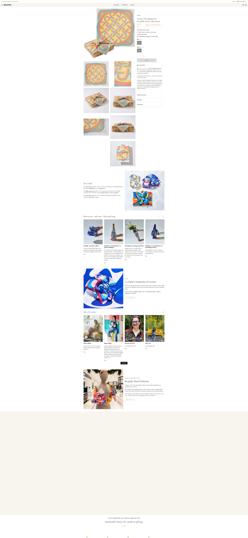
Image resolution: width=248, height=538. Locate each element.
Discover (124, 526)
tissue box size (102, 188)
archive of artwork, (138, 291)
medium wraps (89, 191)
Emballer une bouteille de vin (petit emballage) (112, 246)
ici (145, 88)
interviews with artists (150, 291)
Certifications (140, 104)
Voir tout (124, 363)
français (233, 1)
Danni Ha (148, 343)
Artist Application (130, 297)
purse (97, 197)
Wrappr (138, 15)
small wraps (88, 186)
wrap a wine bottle (114, 192)
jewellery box (92, 188)
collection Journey (143, 68)
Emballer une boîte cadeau (91, 246)
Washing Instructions (141, 95)
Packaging (139, 100)
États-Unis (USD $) (242, 1)
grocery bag (91, 197)
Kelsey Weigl (107, 343)
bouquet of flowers (104, 192)
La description (142, 65)
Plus (84, 254)
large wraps (88, 195)
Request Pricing (130, 399)
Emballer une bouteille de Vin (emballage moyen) (153, 246)
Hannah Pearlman (130, 343)
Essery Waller (87, 343)
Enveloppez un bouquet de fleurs (134, 246)
